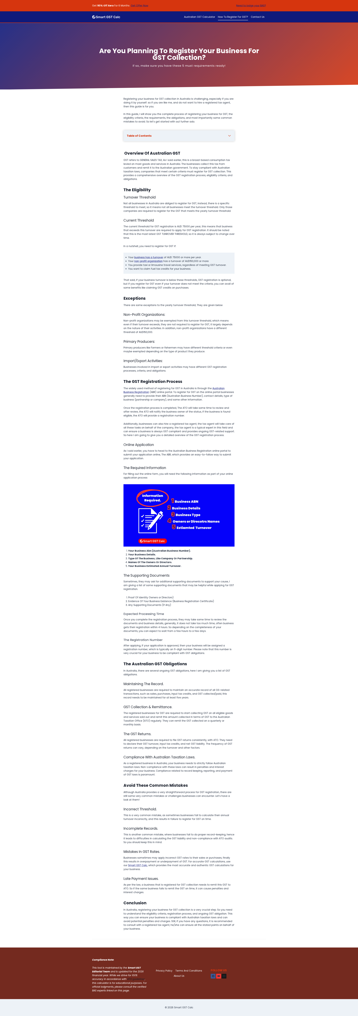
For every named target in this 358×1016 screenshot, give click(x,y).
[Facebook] (213, 976)
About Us (179, 976)
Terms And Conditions (188, 970)
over (160, 257)
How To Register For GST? (233, 17)
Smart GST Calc (137, 865)
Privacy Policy (164, 970)
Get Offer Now (139, 5)
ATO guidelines (136, 979)
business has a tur (145, 257)
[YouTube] (218, 976)
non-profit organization (148, 261)
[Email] (224, 976)
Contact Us (257, 17)
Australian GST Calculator (199, 17)
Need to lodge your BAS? (251, 5)
